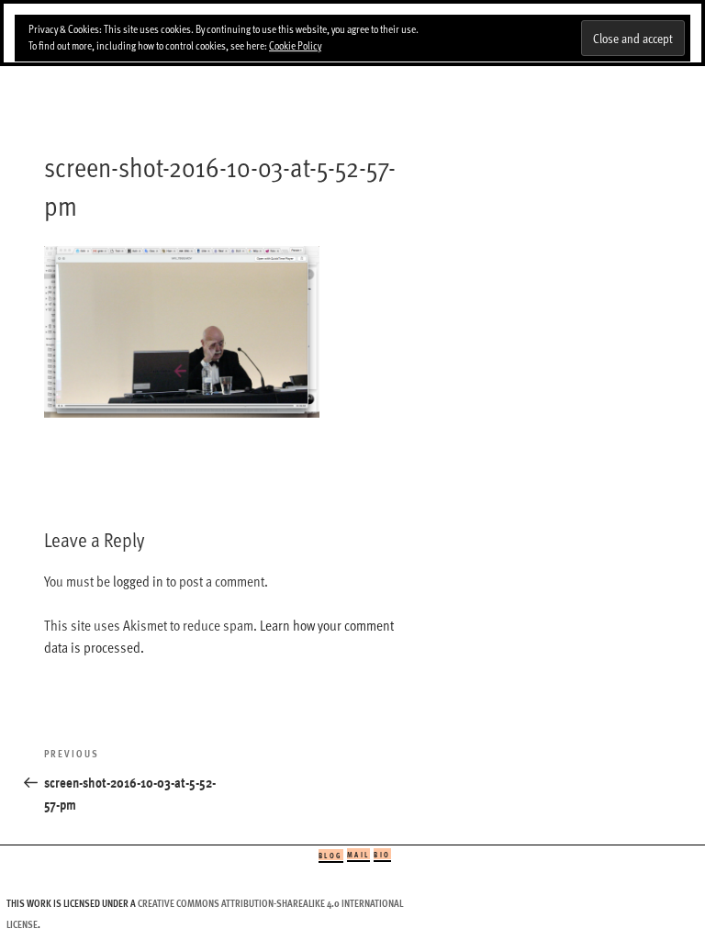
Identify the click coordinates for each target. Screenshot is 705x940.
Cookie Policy (295, 45)
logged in (138, 581)
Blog (331, 855)
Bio (382, 854)
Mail (358, 854)
